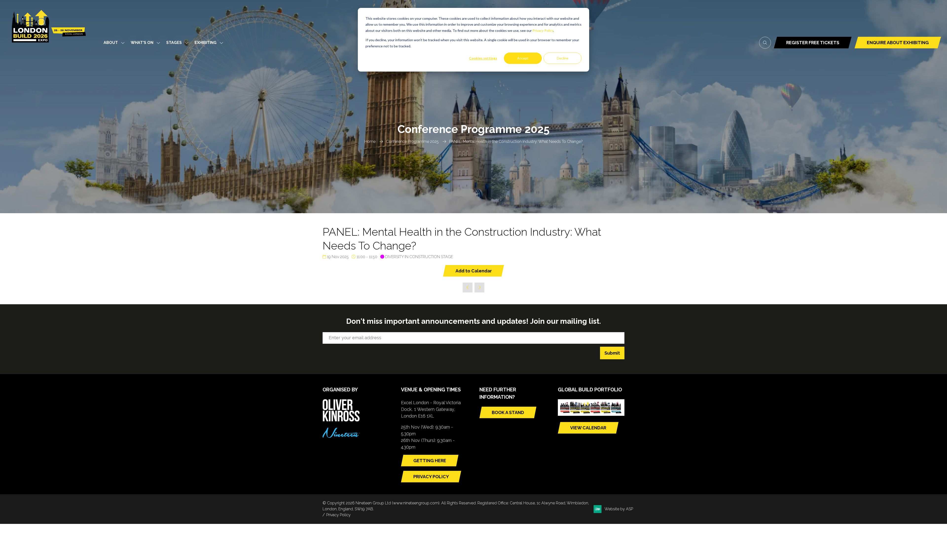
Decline (562, 58)
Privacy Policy (542, 30)
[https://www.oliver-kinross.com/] (341, 419)
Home (370, 141)
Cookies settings (483, 58)
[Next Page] (479, 287)
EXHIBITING (206, 42)
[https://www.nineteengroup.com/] (341, 436)
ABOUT (111, 42)
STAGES (174, 42)
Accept (522, 58)
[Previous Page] (468, 287)
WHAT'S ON (142, 42)
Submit (612, 353)
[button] (765, 43)
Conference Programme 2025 (412, 141)
